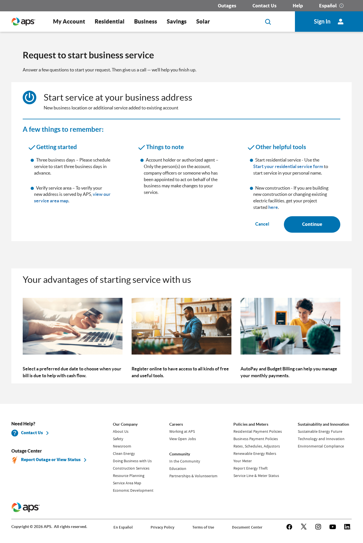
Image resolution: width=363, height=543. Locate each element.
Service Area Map (127, 482)
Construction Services (131, 468)
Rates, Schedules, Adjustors (256, 446)
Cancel (262, 223)
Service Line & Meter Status (256, 475)
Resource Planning (128, 475)
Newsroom (122, 446)
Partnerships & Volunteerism (193, 475)
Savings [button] (177, 21)
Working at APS (182, 431)
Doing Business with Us (132, 460)
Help (298, 5)
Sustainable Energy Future (320, 431)
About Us (120, 431)
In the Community (184, 461)
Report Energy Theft (250, 468)
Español (328, 5)
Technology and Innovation (321, 438)
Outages (227, 5)
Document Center (247, 527)
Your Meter (242, 460)
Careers (176, 424)
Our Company (125, 424)
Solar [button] (203, 21)
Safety (118, 438)
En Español (123, 527)
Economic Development (133, 490)
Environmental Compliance (321, 446)
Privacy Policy (162, 527)
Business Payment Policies (255, 438)
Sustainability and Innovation (323, 424)
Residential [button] (109, 21)
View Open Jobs (182, 438)
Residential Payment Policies (257, 431)
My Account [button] (69, 21)
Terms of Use (203, 527)
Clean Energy (124, 453)
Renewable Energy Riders (254, 453)
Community (179, 454)
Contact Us (264, 5)
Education (177, 468)
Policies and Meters (250, 424)
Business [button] (145, 21)
